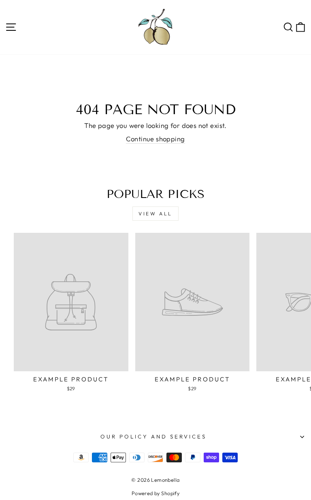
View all (155, 214)
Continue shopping (155, 138)
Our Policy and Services (153, 436)
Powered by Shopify (155, 493)
